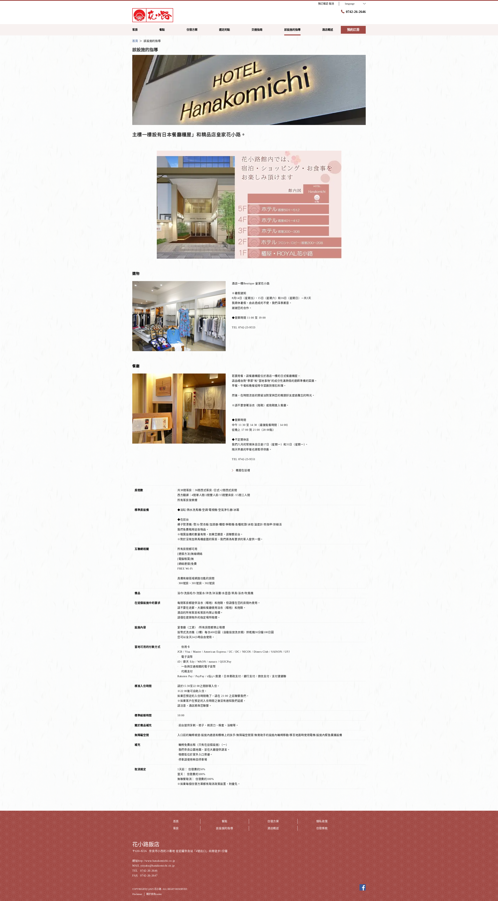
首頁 (176, 821)
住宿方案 (273, 821)
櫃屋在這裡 (243, 470)
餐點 (224, 821)
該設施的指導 (224, 828)
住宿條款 (322, 828)
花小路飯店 (146, 844)
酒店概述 (273, 828)
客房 (176, 828)
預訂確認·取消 (326, 3)
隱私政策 (322, 821)
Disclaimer (137, 894)
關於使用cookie (154, 894)
